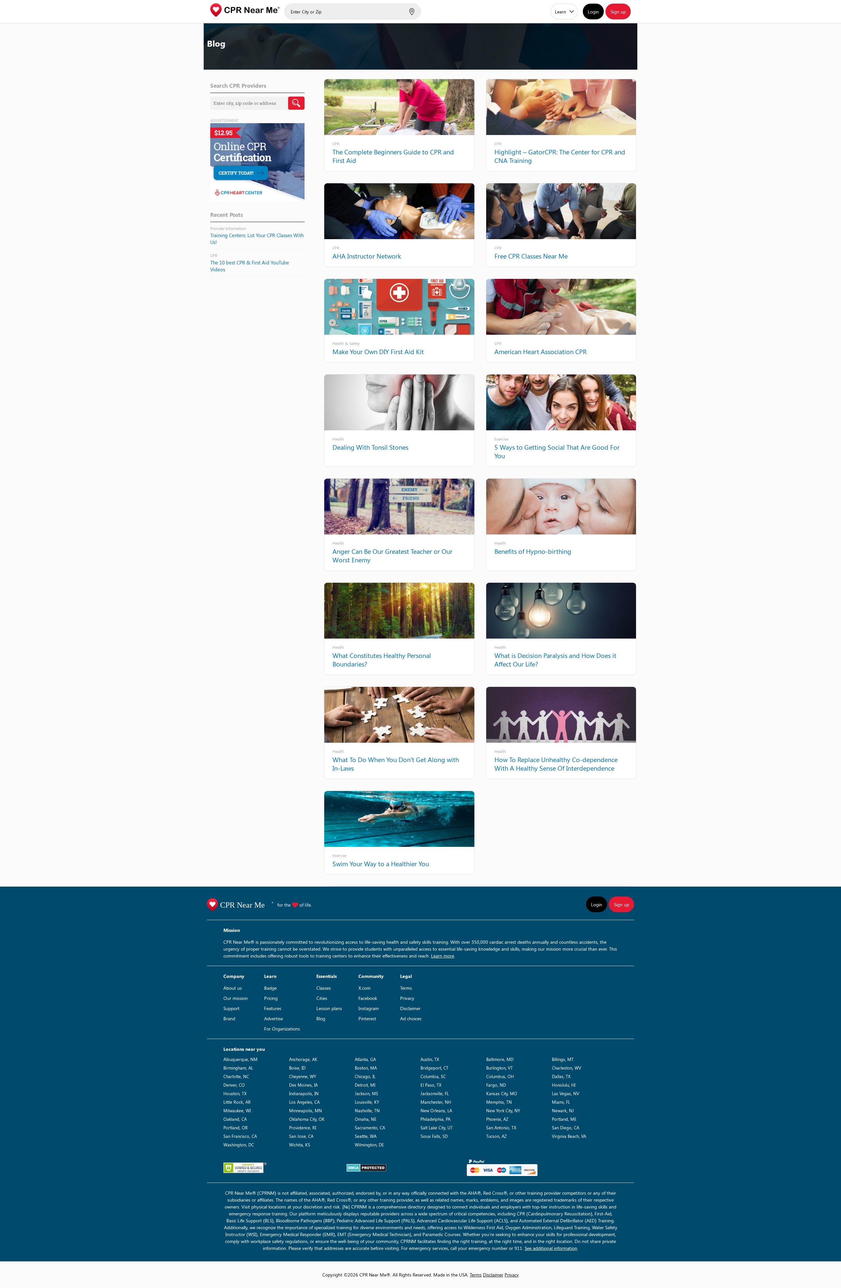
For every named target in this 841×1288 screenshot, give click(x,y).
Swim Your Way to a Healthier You (380, 863)
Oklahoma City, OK (307, 1119)
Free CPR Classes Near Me (531, 255)
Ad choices (410, 1018)
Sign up (618, 12)
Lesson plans (329, 1008)
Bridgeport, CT (434, 1068)
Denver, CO (234, 1085)
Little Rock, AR (237, 1102)
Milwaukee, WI (237, 1110)
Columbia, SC (433, 1076)
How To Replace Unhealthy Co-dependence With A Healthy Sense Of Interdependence (556, 763)
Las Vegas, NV (565, 1093)
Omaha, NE (365, 1119)
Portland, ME (564, 1119)
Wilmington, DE (369, 1144)
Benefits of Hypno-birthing (532, 551)
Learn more (442, 956)
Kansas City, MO (501, 1093)
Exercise (501, 438)
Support (231, 1008)
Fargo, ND (496, 1085)
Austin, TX (429, 1059)
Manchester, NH (435, 1102)
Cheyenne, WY (302, 1076)
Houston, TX (235, 1093)
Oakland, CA (235, 1119)
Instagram (368, 1008)
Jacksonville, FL (434, 1093)
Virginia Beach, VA (569, 1136)
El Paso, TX (431, 1085)
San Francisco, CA (240, 1136)
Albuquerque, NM (240, 1059)
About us (232, 988)
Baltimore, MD (499, 1059)
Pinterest (367, 1018)
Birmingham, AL (238, 1068)
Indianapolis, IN (304, 1093)
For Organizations (282, 1029)
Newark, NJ (563, 1110)
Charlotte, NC (236, 1076)
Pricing (271, 998)
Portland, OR (235, 1127)
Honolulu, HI (563, 1085)
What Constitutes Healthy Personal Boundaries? (381, 659)
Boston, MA (366, 1068)
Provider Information (228, 228)
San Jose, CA (301, 1136)
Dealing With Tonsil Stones (370, 446)
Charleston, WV (566, 1068)
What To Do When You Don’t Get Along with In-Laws (395, 763)
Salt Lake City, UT (436, 1127)
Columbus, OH (500, 1076)
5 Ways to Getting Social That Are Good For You (557, 451)
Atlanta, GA (365, 1059)
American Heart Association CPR (540, 351)
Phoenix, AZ (497, 1119)
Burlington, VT (499, 1068)
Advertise (273, 1018)
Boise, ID (297, 1068)
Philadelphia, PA (435, 1119)
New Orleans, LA (436, 1110)
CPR (335, 143)
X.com (364, 988)
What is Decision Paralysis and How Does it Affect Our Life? (555, 659)
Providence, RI (302, 1127)
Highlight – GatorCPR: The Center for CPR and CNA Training (559, 156)
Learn (560, 12)
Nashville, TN (367, 1110)
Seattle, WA (365, 1136)
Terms (406, 988)
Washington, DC (238, 1144)
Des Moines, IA (303, 1085)
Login (593, 12)
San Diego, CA (565, 1127)
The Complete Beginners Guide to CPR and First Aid (393, 156)
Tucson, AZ (496, 1136)
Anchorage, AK (303, 1059)
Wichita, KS (299, 1144)
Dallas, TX (561, 1076)
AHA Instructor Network (366, 255)
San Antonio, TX (501, 1127)
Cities (321, 998)
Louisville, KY (367, 1102)
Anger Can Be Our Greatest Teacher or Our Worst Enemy (392, 555)
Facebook (367, 998)
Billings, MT (563, 1059)
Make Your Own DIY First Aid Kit (378, 351)
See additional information (551, 1248)
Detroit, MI (365, 1085)
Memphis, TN (499, 1102)
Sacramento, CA (370, 1127)
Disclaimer (410, 1008)
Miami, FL (561, 1102)
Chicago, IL (365, 1076)
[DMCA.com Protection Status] (366, 1168)
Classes (323, 988)
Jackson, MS (366, 1093)
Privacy (407, 998)
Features (272, 1008)
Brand (229, 1018)
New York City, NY (503, 1110)
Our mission (235, 998)
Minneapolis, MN (305, 1110)
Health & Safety (346, 343)
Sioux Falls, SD (434, 1136)
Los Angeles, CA (304, 1102)
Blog (320, 1018)
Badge (270, 988)
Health (338, 438)
